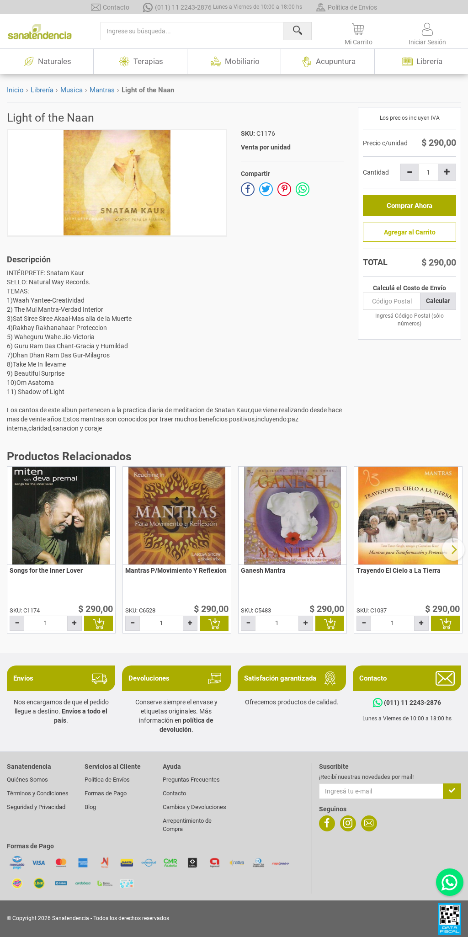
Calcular (438, 300)
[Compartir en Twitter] (266, 189)
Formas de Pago (106, 793)
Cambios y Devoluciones (194, 807)
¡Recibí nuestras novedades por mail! (366, 776)
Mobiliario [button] (242, 61)
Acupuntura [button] (336, 61)
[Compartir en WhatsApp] (302, 189)
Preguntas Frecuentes (191, 779)
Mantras (102, 90)
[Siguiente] (453, 549)
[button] (359, 32)
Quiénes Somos (27, 779)
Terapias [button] (148, 61)
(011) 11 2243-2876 (228, 7)
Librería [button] (429, 61)
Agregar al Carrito (410, 232)
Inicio (15, 90)
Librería (42, 90)
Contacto (116, 7)
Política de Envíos (352, 7)
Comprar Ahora (409, 206)
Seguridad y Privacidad (36, 807)
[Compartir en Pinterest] (284, 189)
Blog (90, 807)
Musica (71, 90)
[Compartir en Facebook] (248, 189)
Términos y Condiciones (38, 793)
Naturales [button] (54, 61)
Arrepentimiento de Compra (187, 824)
